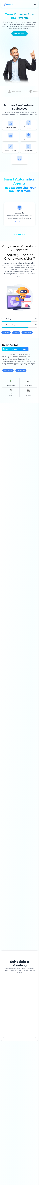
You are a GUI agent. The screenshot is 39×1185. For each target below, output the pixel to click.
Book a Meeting (19, 33)
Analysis (16, 332)
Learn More (8, 370)
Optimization (27, 332)
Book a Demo (21, 370)
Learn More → (19, 221)
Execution (6, 332)
